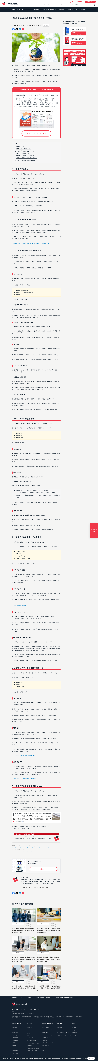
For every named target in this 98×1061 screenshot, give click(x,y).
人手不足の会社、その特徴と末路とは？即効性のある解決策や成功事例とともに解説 (24, 987)
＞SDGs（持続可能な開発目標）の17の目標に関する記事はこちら (30, 243)
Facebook (45, 1047)
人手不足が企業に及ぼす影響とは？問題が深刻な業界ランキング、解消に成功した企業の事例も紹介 (48, 930)
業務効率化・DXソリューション (66, 9)
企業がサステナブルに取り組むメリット (26, 158)
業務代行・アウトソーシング (49, 9)
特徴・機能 (15, 1032)
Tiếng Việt (75, 1035)
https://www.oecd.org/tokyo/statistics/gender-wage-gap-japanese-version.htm (31, 847)
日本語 (74, 1027)
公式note (45, 1045)
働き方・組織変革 (80, 9)
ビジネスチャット (36, 9)
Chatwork (10, 3)
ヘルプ (29, 1037)
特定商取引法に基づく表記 (33, 1043)
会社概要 (60, 1027)
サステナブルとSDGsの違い (23, 148)
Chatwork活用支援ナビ (33, 1040)
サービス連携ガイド (47, 1027)
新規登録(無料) (94, 530)
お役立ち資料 (16, 1037)
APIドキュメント (46, 1029)
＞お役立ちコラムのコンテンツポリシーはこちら (34, 887)
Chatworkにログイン (87, 5)
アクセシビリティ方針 (32, 1050)
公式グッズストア (46, 1037)
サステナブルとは (20, 146)
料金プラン (15, 1029)
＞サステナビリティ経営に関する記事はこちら (25, 778)
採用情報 (60, 1029)
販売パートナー (46, 1032)
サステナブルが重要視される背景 (25, 151)
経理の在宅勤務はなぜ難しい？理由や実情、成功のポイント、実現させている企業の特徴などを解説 (48, 959)
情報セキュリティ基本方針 (63, 1035)
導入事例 (15, 1035)
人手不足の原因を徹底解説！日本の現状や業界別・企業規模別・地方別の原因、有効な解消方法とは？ (24, 930)
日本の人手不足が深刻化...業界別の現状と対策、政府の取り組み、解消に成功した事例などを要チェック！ (24, 959)
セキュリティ (16, 1050)
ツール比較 (15, 1053)
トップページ (16, 1027)
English (74, 1029)
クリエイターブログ (47, 1042)
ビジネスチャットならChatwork (19, 997)
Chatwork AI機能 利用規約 (33, 1048)
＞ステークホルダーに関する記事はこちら (24, 755)
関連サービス (16, 1045)
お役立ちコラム (17, 9)
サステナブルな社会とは (22, 153)
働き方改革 (18, 923)
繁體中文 (75, 1032)
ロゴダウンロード (46, 1035)
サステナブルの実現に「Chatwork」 (26, 160)
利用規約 (30, 1045)
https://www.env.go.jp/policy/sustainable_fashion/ (22, 851)
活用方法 (15, 1042)
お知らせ (30, 1027)
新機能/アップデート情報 (33, 1029)
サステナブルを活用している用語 (25, 155)
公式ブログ (45, 1040)
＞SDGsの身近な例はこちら (20, 605)
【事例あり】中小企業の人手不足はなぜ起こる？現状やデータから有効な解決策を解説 (48, 988)
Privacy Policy (83, 1058)
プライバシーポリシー (62, 1032)
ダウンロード (16, 1047)
